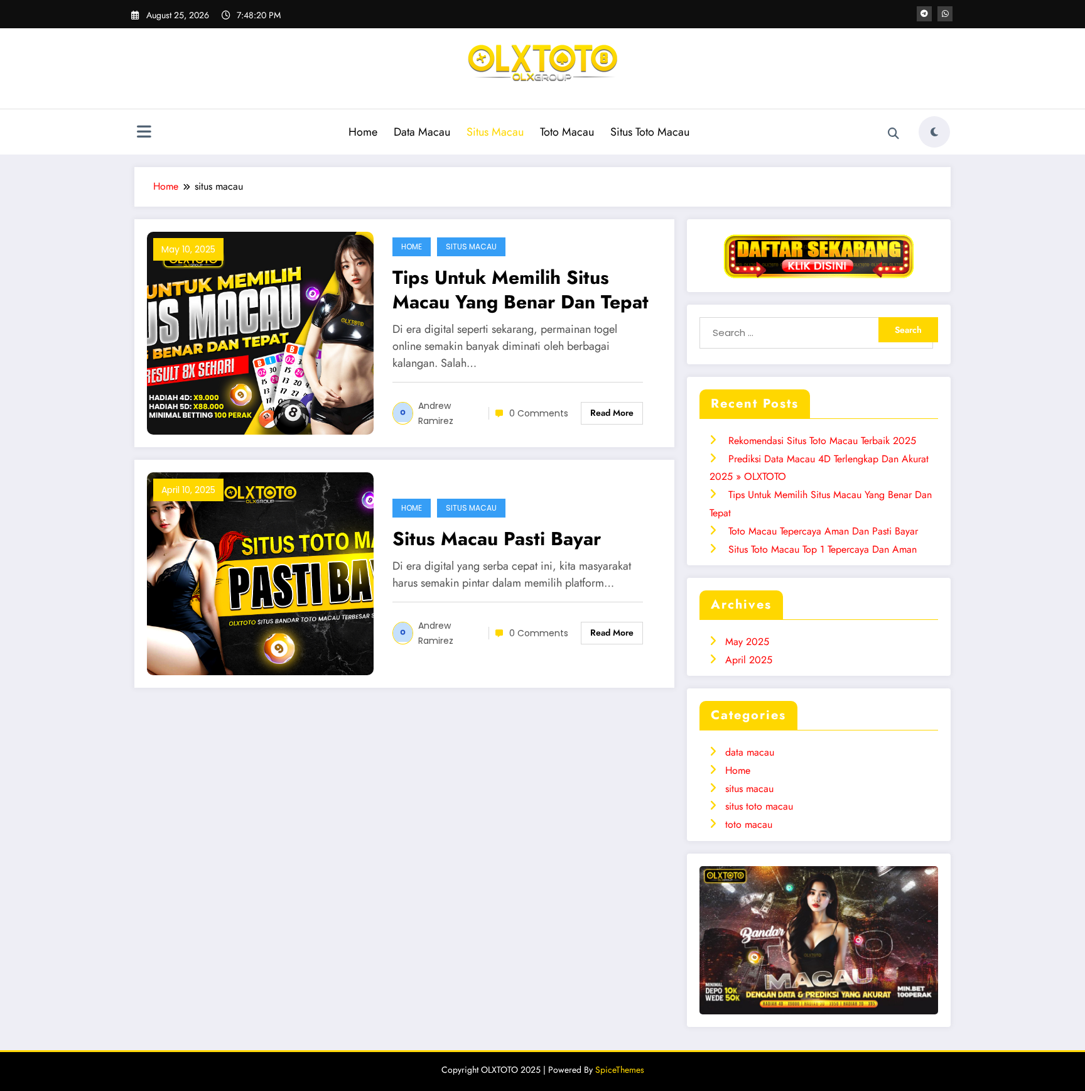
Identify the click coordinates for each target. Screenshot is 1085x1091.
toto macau (748, 824)
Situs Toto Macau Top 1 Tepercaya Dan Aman (822, 549)
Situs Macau (495, 132)
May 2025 (747, 641)
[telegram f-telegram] (924, 13)
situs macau (471, 246)
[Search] (893, 133)
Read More (612, 412)
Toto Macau (567, 132)
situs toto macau (759, 806)
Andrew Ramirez (435, 413)
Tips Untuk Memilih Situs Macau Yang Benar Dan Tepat (520, 289)
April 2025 (748, 660)
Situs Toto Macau (649, 132)
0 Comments (538, 413)
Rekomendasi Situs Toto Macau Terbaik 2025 (822, 440)
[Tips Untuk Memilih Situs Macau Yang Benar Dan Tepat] (260, 332)
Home (362, 132)
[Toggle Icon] (143, 133)
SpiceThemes (619, 1069)
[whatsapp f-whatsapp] (945, 13)
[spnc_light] (934, 132)
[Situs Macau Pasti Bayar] (260, 572)
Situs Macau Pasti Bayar (496, 538)
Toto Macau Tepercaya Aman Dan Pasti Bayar (823, 531)
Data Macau (422, 132)
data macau (749, 752)
